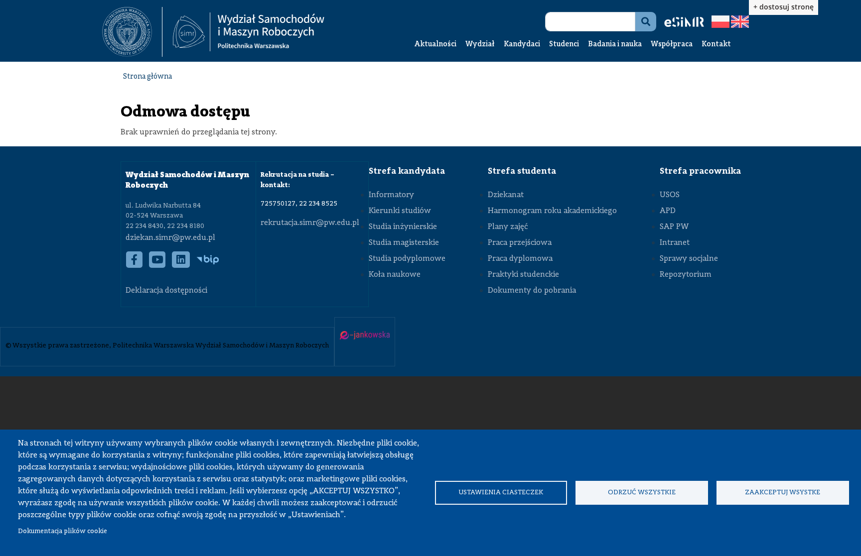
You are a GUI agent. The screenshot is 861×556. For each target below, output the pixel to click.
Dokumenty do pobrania (532, 291)
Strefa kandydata (407, 171)
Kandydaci (522, 44)
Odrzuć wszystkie (642, 492)
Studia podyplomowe (407, 259)
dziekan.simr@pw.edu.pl (170, 238)
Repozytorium (686, 275)
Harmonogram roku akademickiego (552, 211)
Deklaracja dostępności (166, 291)
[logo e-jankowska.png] (365, 336)
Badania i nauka (615, 44)
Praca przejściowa (520, 243)
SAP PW (674, 227)
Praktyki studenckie (523, 275)
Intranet (675, 243)
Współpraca (672, 44)
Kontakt (716, 44)
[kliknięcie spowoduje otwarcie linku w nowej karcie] (127, 32)
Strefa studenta (522, 171)
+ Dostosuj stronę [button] (783, 6)
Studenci (564, 44)
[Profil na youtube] (157, 265)
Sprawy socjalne (689, 259)
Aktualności (435, 44)
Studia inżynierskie (403, 227)
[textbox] (132, 32)
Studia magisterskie (404, 243)
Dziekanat (506, 195)
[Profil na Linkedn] (181, 265)
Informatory (391, 195)
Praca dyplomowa (520, 259)
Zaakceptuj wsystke (782, 492)
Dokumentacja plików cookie (62, 531)
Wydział (480, 44)
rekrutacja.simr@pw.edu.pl (310, 223)
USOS (670, 195)
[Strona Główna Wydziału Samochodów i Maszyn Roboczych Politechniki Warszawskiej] (248, 32)
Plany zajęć (508, 227)
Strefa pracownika (700, 171)
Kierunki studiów (400, 211)
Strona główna (147, 77)
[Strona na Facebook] (135, 265)
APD (668, 211)
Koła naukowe (395, 275)
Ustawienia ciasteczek (500, 492)
